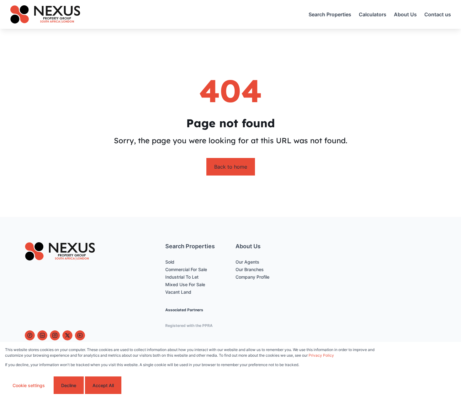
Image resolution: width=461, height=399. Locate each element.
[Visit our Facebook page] (30, 335)
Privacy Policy (321, 355)
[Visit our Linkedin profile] (42, 335)
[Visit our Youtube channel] (80, 335)
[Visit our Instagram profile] (55, 335)
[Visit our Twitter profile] (67, 335)
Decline (68, 385)
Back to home (230, 167)
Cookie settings (29, 385)
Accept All (103, 385)
